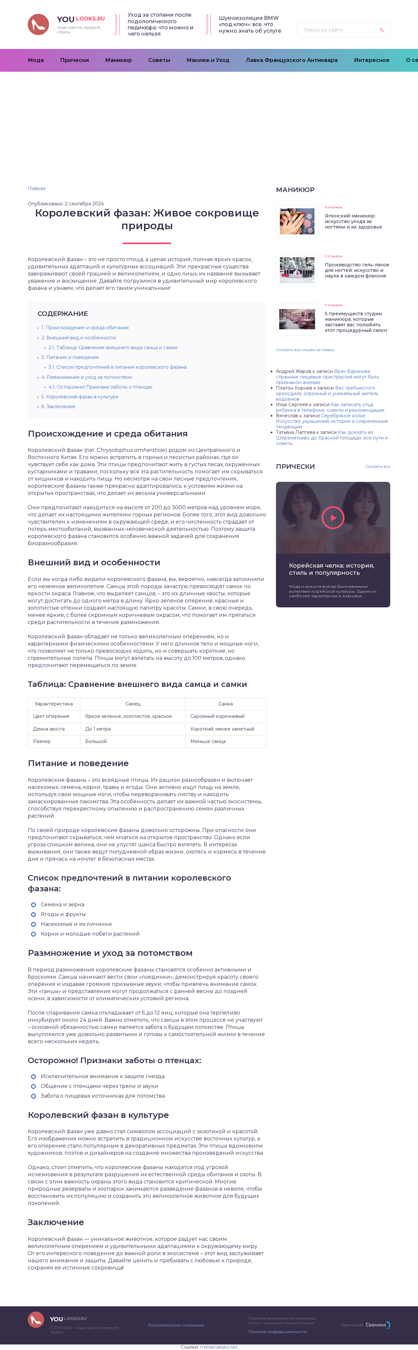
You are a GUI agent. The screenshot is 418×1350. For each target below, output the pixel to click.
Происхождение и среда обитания (85, 328)
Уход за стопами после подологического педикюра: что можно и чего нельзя (161, 24)
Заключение (58, 406)
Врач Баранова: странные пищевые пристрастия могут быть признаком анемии (327, 376)
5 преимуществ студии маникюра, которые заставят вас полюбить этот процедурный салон (356, 322)
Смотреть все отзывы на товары (305, 350)
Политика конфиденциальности (278, 1331)
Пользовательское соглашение (176, 1325)
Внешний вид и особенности (78, 338)
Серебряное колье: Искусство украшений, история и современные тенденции (332, 421)
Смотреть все (377, 467)
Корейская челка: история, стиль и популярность (331, 569)
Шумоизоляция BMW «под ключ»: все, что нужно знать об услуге (250, 24)
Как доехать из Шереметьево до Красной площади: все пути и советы (332, 437)
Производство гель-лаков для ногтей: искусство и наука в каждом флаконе (357, 270)
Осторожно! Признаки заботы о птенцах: (101, 387)
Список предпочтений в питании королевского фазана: (118, 367)
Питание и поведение (70, 357)
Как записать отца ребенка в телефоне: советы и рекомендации (330, 407)
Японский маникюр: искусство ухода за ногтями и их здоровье (353, 221)
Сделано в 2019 (352, 1325)
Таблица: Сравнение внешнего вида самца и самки (113, 347)
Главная (37, 188)
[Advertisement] (209, 120)
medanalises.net (218, 1347)
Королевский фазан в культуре (80, 397)
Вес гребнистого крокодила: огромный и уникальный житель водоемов (327, 393)
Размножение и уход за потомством (86, 377)
